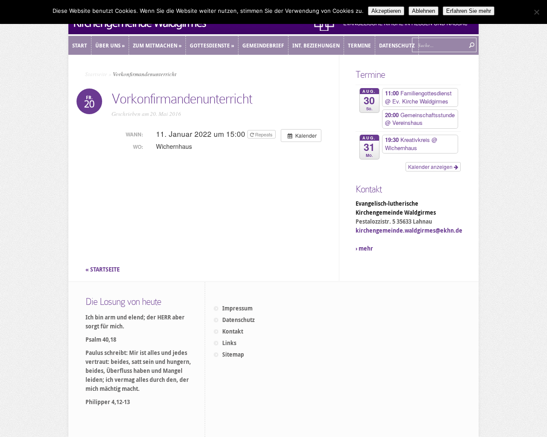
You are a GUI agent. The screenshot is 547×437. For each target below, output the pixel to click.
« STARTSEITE (103, 269)
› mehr (364, 248)
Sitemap (233, 354)
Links (229, 343)
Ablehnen (423, 11)
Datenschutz (238, 320)
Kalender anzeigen (431, 166)
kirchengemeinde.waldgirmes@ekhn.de (409, 230)
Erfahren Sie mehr (468, 11)
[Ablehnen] (536, 12)
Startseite (96, 74)
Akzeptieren (386, 11)
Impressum (237, 308)
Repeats (264, 134)
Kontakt (232, 331)
